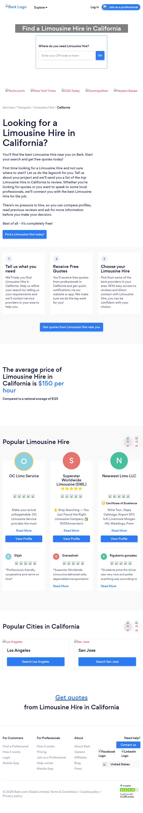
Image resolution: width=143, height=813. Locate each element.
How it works (12, 752)
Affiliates (80, 757)
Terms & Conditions (63, 792)
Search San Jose (107, 662)
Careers (79, 752)
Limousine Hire (43, 107)
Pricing (42, 752)
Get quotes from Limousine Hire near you (71, 327)
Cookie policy (89, 792)
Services (8, 107)
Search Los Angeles (35, 662)
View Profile (24, 539)
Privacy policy (12, 796)
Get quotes (71, 697)
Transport (24, 107)
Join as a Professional (51, 757)
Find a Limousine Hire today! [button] (24, 234)
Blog (77, 763)
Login (6, 757)
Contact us (128, 745)
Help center (45, 763)
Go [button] (100, 55)
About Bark (82, 746)
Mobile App (11, 763)
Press (78, 769)
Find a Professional (15, 746)
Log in (95, 7)
